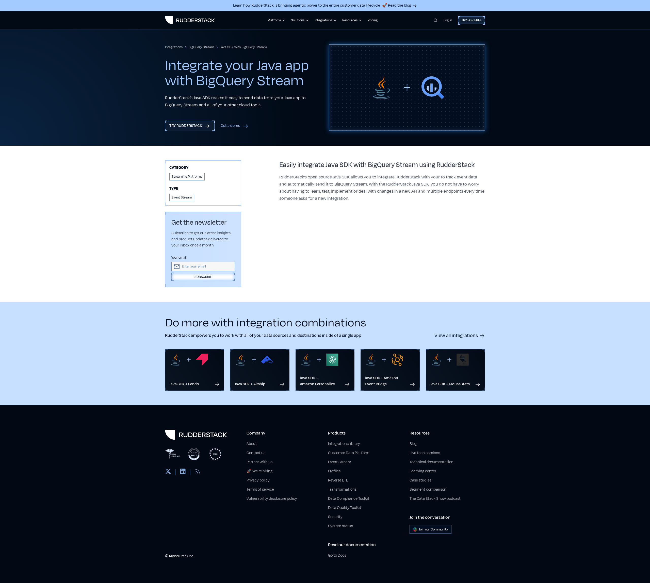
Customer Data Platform (348, 453)
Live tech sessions (425, 453)
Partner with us (259, 462)
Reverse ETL (338, 480)
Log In (448, 20)
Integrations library (344, 443)
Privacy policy (258, 480)
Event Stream (339, 462)
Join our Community (433, 529)
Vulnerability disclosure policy (272, 498)
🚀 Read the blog (396, 5)
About (252, 443)
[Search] (436, 20)
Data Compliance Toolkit (348, 498)
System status (340, 526)
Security (335, 517)
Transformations (342, 489)
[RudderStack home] (190, 20)
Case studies (420, 480)
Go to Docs (337, 555)
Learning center (423, 471)
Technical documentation (431, 462)
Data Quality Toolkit (344, 507)
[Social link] (168, 472)
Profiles (334, 471)
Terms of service (260, 489)
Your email (179, 257)
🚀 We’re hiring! (260, 471)
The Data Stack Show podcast (435, 498)
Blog (413, 443)
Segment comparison (428, 489)
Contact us (256, 453)
